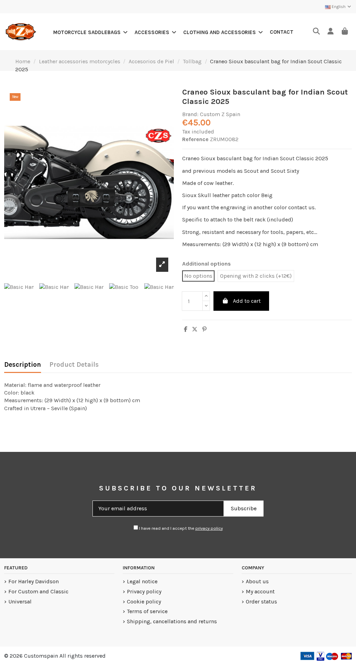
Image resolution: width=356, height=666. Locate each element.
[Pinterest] (204, 329)
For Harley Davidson (33, 581)
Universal (20, 601)
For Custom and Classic (38, 591)
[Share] (185, 329)
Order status (261, 601)
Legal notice (142, 581)
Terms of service (147, 611)
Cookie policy (144, 601)
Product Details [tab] (74, 364)
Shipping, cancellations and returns (172, 621)
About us (257, 581)
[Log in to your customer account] (330, 32)
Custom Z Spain (220, 114)
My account (260, 591)
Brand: (190, 114)
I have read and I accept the (180, 528)
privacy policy (209, 528)
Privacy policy (144, 591)
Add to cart (247, 301)
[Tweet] (194, 329)
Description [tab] (22, 364)
